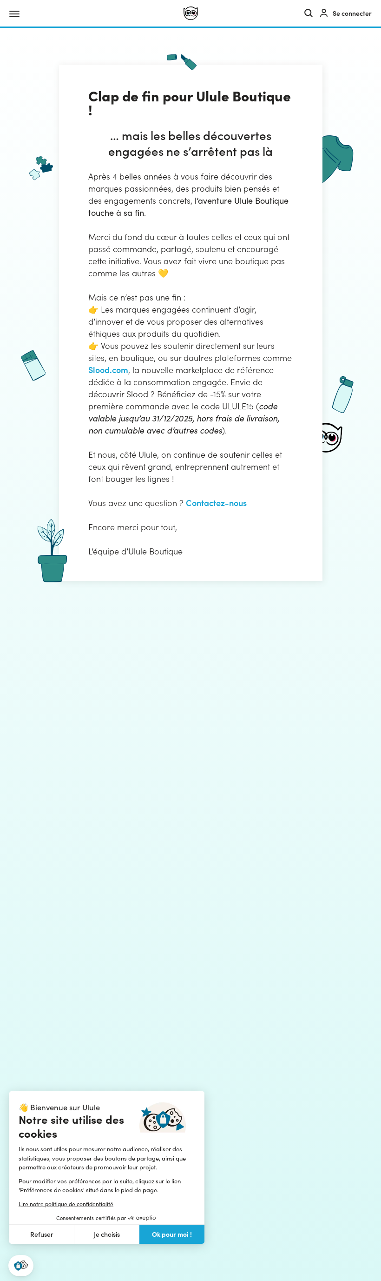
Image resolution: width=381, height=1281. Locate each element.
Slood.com (108, 369)
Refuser (41, 1234)
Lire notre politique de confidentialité (66, 1204)
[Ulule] (191, 13)
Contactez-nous (216, 502)
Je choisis (107, 1234)
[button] (20, 1266)
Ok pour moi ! (172, 1234)
